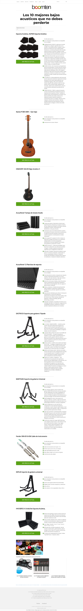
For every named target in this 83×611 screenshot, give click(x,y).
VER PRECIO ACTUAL (28, 61)
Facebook (44, 603)
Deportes (22, 1)
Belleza (18, 1)
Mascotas (26, 1)
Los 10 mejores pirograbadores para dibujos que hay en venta (41, 597)
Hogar (43, 1)
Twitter (38, 603)
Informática (32, 1)
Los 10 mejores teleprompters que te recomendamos (41, 596)
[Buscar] (66, 1)
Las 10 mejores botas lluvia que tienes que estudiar (41, 594)
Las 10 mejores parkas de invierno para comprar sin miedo (41, 593)
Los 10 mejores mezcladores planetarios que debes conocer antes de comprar (41, 591)
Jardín (40, 1)
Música (36, 1)
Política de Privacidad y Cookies (41, 608)
